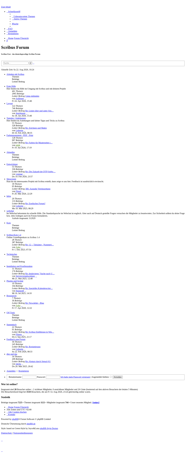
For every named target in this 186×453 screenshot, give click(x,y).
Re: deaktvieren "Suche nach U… (40, 273)
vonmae (19, 174)
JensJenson (20, 113)
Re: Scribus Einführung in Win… (39, 332)
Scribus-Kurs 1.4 (14, 235)
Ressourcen (11, 296)
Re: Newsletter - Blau (34, 303)
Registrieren (24, 371)
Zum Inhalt (6, 7)
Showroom (11, 179)
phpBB (15, 419)
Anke (18, 247)
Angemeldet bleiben (100, 377)
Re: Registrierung (32, 347)
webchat (10, 211)
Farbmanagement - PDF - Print (20, 135)
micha (18, 364)
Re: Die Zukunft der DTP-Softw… (40, 171)
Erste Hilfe (11, 86)
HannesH (20, 291)
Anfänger (20, 98)
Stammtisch (11, 324)
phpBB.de (31, 424)
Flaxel (18, 191)
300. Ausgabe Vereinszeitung (37, 189)
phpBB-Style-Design (49, 428)
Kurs (9, 223)
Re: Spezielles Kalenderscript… (39, 288)
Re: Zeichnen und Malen (36, 128)
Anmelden (11, 371)
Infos (9, 196)
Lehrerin (19, 130)
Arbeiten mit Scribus (15, 74)
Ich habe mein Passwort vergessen (75, 377)
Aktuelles (11, 152)
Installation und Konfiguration (19, 266)
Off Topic (11, 312)
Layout (10, 103)
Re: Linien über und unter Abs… (39, 111)
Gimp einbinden (32, 96)
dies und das (12, 354)
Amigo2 (95, 402)
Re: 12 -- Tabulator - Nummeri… (39, 245)
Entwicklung (12, 164)
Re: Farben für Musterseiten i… (39, 143)
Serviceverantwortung (25, 276)
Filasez (19, 334)
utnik (18, 145)
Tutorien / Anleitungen (16, 118)
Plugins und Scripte (15, 281)
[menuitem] (23, 16)
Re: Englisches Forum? (35, 203)
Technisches (12, 254)
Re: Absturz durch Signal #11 (38, 361)
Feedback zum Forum (16, 339)
